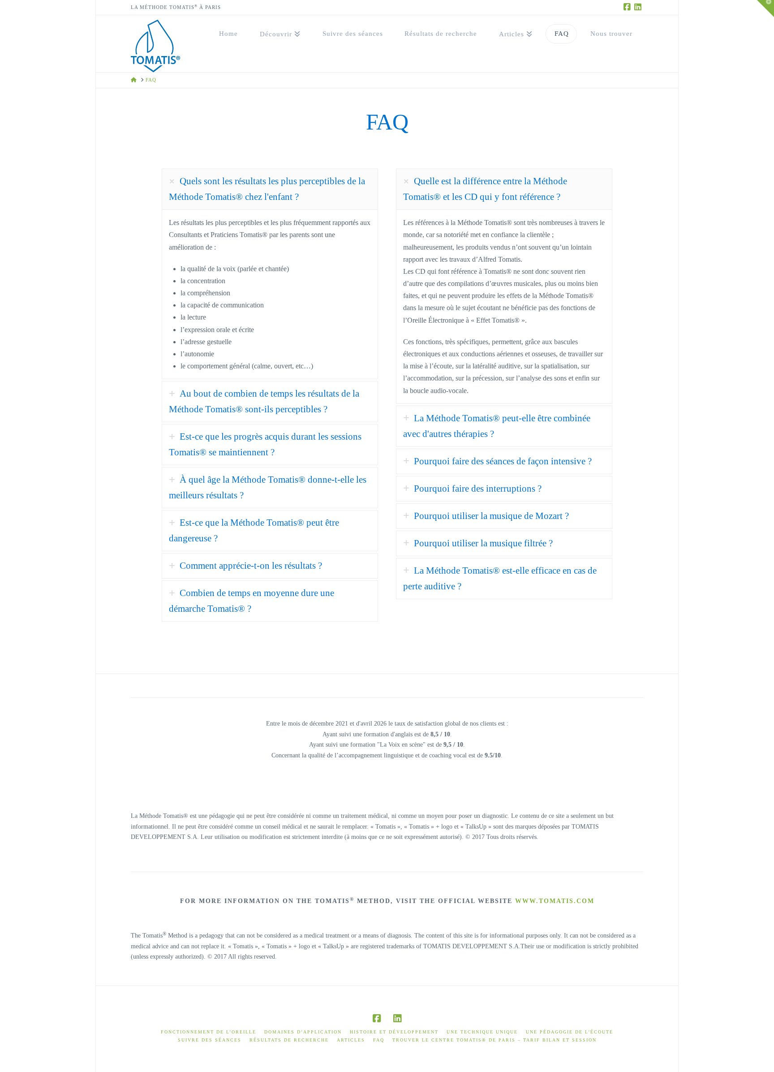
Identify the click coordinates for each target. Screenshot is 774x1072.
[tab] (270, 189)
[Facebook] (627, 7)
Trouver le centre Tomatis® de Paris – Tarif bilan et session (494, 1039)
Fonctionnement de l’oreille (208, 1031)
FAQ (378, 1039)
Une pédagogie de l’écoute (569, 1031)
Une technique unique (482, 1031)
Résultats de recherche (289, 1039)
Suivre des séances (209, 1039)
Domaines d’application (303, 1031)
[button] (765, 8)
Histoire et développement (394, 1031)
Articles (351, 1039)
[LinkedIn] (637, 7)
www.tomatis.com (554, 901)
